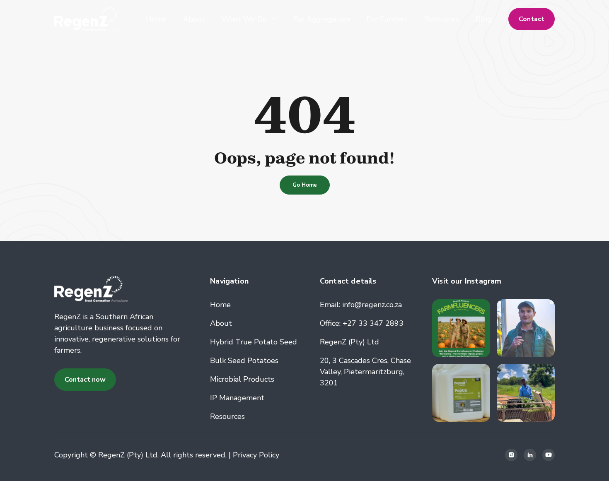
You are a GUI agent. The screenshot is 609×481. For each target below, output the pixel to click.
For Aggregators (321, 19)
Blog (484, 19)
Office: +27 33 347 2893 (362, 323)
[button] (249, 18)
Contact (531, 19)
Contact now (85, 379)
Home (156, 19)
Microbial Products (242, 379)
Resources (441, 19)
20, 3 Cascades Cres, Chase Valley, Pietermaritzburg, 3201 (365, 372)
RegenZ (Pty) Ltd (349, 342)
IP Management (237, 398)
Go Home (304, 185)
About (194, 19)
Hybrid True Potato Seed (253, 342)
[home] (88, 19)
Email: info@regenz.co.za (361, 305)
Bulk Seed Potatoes (244, 361)
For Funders (387, 19)
